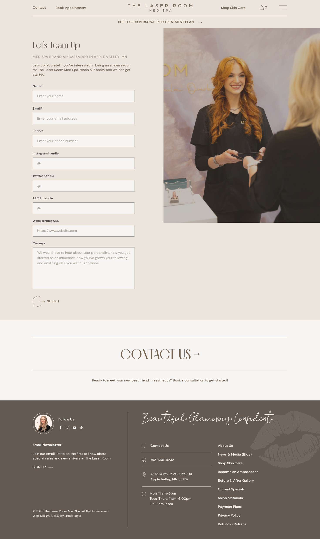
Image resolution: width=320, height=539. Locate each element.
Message (39, 243)
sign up (39, 467)
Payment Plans (230, 506)
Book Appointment (71, 7)
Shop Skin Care (233, 7)
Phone (38, 131)
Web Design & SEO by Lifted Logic (57, 516)
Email (37, 108)
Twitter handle (43, 176)
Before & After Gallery (236, 480)
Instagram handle (46, 153)
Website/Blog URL (46, 221)
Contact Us (155, 354)
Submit (53, 301)
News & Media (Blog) (235, 454)
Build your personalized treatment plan (156, 22)
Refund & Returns (232, 524)
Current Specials (231, 489)
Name (38, 86)
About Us (225, 445)
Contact (39, 7)
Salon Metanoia (230, 498)
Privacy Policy (229, 515)
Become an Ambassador (238, 472)
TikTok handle (43, 198)
